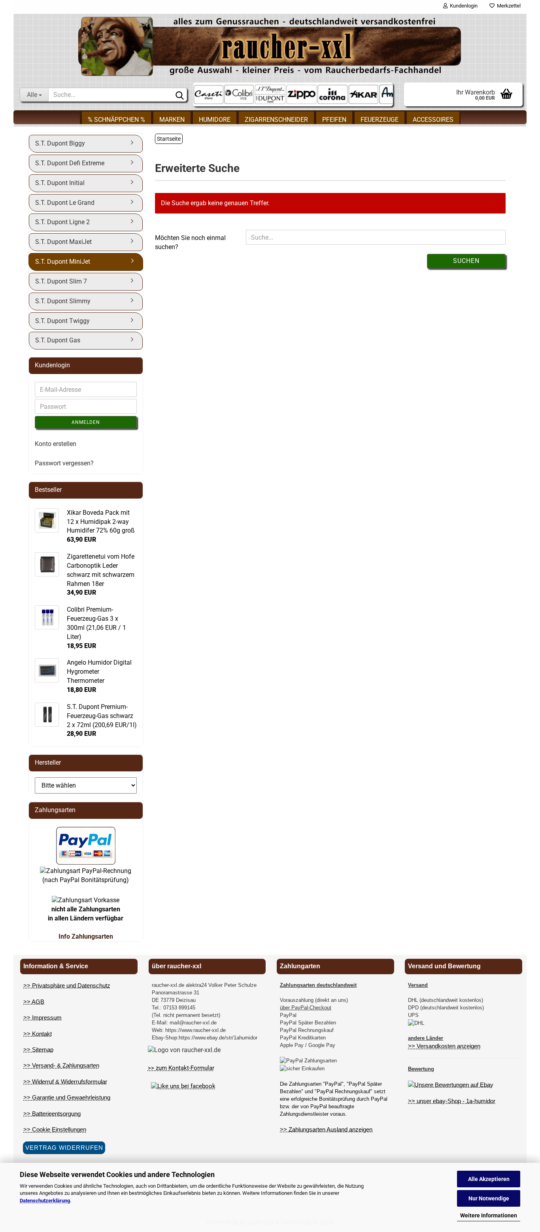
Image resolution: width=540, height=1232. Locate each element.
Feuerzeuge (379, 119)
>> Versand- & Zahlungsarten (61, 1065)
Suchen (466, 261)
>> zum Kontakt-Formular (181, 1067)
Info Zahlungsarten (86, 936)
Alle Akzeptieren (489, 1179)
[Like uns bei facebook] (183, 1086)
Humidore (214, 119)
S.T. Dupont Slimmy (63, 301)
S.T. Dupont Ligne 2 (62, 222)
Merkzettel (508, 6)
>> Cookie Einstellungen (54, 1129)
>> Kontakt (37, 1033)
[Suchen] (179, 95)
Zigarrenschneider (276, 119)
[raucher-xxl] (270, 46)
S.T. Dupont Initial (60, 183)
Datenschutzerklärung (45, 1201)
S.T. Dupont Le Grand (64, 202)
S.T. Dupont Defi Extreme (69, 163)
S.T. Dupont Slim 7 (61, 281)
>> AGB (33, 1001)
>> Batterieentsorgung (52, 1113)
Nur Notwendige (488, 1198)
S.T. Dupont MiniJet (62, 261)
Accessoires (433, 119)
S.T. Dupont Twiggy (62, 321)
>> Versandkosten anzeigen (444, 1046)
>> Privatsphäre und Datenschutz (66, 985)
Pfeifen (334, 119)
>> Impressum (42, 1017)
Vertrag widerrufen (64, 1147)
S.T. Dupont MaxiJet (63, 242)
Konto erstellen (55, 444)
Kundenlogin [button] (462, 6)
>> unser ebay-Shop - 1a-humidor (451, 1101)
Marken (172, 119)
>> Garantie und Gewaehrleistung (66, 1097)
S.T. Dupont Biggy (60, 143)
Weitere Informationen (488, 1215)
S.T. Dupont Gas (57, 340)
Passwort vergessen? (64, 463)
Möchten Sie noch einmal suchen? (190, 242)
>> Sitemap (38, 1049)
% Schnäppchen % (116, 119)
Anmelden (86, 422)
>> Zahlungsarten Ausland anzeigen (326, 1129)
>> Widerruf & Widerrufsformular (65, 1081)
